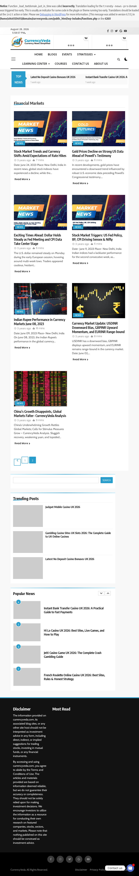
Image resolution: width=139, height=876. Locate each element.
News (20, 143)
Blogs (52, 54)
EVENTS (67, 54)
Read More (21, 179)
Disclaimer (81, 869)
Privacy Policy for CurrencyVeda (108, 869)
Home (38, 54)
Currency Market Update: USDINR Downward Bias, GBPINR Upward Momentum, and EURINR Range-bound (98, 327)
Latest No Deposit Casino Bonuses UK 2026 (41, 77)
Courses (61, 64)
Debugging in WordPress (53, 14)
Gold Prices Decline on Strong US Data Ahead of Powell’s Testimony (97, 153)
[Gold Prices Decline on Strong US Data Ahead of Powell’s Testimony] (98, 128)
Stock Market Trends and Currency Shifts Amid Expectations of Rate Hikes (40, 153)
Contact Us (80, 64)
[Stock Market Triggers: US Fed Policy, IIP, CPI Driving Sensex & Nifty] (98, 212)
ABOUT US (101, 64)
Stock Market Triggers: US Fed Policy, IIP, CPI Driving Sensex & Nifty (97, 237)
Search (107, 480)
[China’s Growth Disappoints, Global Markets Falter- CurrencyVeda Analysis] (40, 388)
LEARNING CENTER (34, 64)
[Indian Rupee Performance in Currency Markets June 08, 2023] (40, 299)
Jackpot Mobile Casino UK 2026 (62, 507)
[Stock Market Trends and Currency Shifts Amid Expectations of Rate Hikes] (40, 128)
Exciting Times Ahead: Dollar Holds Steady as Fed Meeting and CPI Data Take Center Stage (38, 239)
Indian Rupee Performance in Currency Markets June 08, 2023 (39, 321)
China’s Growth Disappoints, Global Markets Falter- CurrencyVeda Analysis (40, 413)
